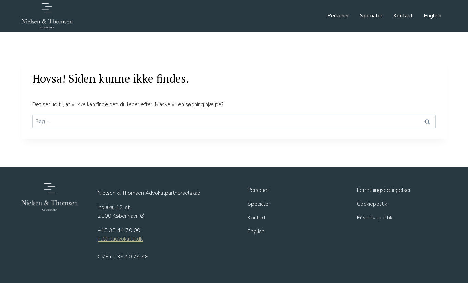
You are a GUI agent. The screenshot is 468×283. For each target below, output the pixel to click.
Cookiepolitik (372, 204)
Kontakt (403, 16)
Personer (338, 16)
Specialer (371, 16)
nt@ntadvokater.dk (120, 239)
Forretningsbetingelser (384, 190)
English (432, 16)
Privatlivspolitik (374, 217)
